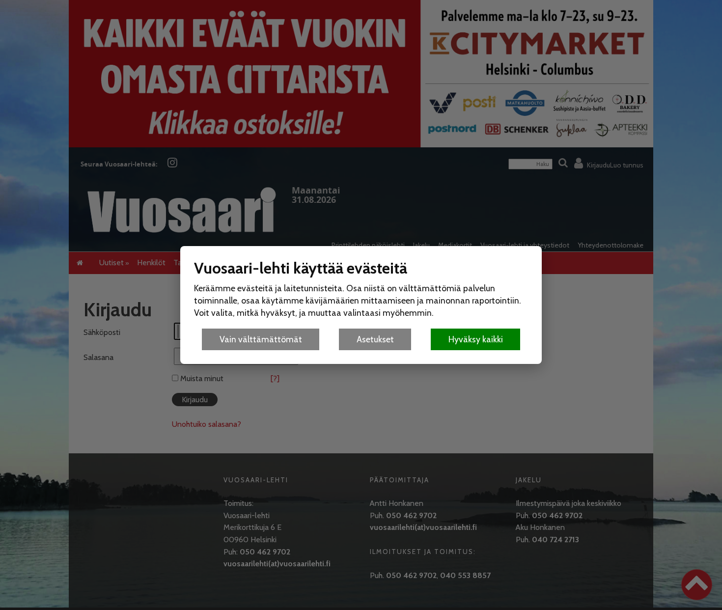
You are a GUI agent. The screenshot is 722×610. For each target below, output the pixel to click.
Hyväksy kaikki (475, 339)
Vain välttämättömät (261, 339)
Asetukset (375, 339)
